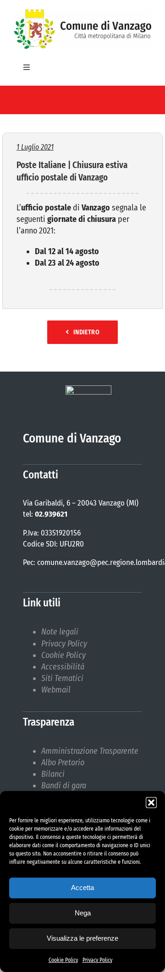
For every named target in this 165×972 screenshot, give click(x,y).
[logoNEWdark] (82, 14)
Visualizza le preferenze (82, 938)
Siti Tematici (62, 678)
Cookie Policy (63, 960)
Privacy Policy (97, 960)
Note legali (59, 632)
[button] (151, 802)
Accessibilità (62, 667)
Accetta (82, 887)
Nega (83, 913)
